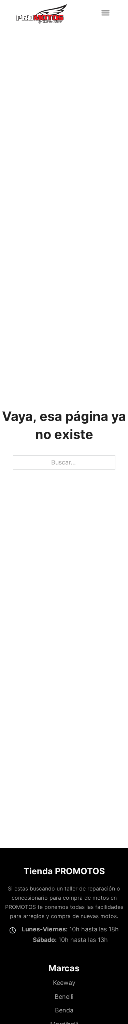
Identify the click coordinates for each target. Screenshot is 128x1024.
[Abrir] (105, 12)
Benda (64, 1010)
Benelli (64, 996)
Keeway (64, 982)
